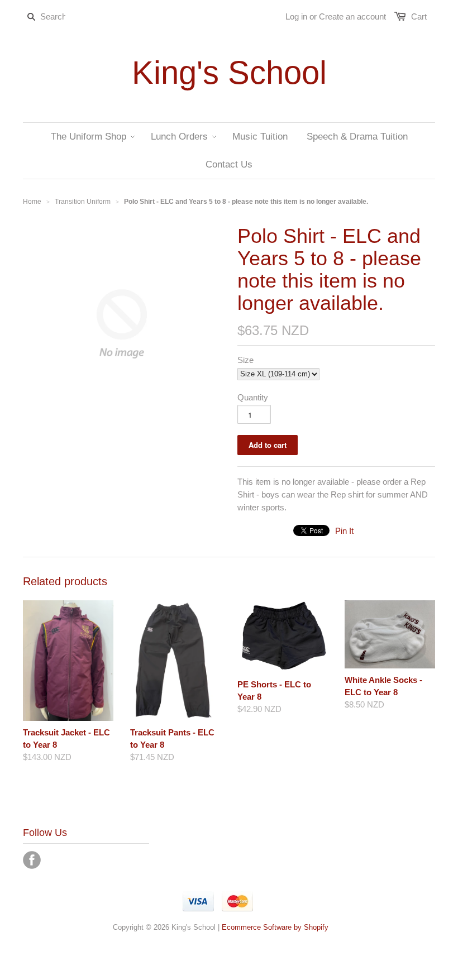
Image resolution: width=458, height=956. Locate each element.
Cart (419, 16)
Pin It (344, 531)
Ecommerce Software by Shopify (275, 927)
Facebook (32, 860)
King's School (229, 72)
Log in (296, 16)
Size (245, 360)
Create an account (352, 16)
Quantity (252, 397)
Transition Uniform (83, 201)
